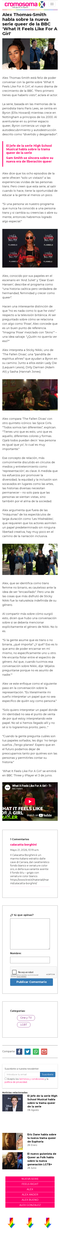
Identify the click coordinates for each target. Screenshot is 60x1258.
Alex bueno (30, 1199)
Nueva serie (30, 1178)
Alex (30, 1189)
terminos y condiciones (31, 1079)
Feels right (30, 1184)
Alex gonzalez (30, 1205)
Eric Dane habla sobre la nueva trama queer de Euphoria (41, 1138)
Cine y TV (26, 1017)
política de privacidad (16, 1082)
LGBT (23, 1024)
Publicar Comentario (31, 982)
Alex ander (30, 1194)
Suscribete (47, 1074)
